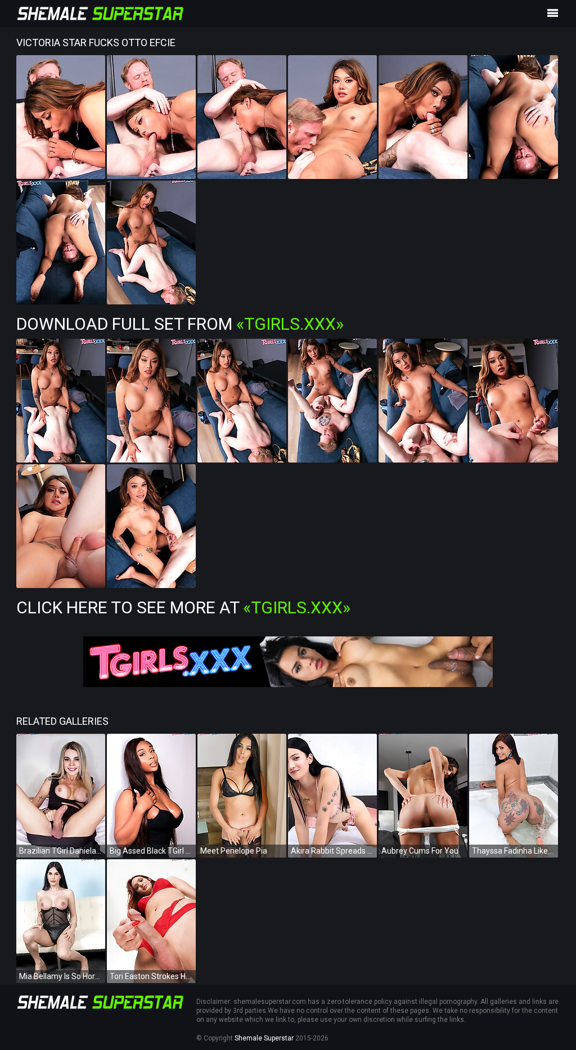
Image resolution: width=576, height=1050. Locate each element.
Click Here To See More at (183, 607)
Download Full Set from (180, 324)
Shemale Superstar (264, 1038)
